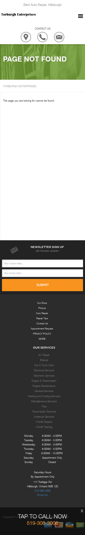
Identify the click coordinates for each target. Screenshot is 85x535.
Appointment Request (42, 328)
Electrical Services (44, 370)
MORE (42, 338)
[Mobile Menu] (80, 16)
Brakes (44, 360)
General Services (44, 391)
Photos (42, 308)
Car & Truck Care (44, 365)
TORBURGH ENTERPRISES (19, 86)
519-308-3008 (42, 490)
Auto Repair (42, 313)
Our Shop (42, 302)
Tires (44, 406)
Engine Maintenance (44, 385)
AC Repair (44, 354)
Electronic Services (44, 375)
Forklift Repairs (44, 421)
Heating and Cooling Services (44, 396)
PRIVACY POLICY (42, 333)
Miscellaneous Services (44, 401)
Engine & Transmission (44, 380)
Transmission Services (44, 411)
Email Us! (42, 495)
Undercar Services (44, 416)
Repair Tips (42, 318)
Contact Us (42, 323)
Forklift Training (44, 426)
